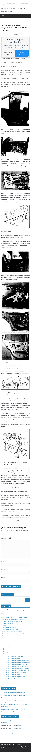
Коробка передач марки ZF (9, 627)
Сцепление (6, 625)
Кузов (4, 648)
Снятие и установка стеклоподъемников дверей (18, 666)
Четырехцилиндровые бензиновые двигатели (14, 619)
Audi (19, 725)
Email (3, 569)
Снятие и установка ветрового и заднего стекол (18, 670)
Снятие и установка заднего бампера (15, 676)
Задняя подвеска (7, 639)
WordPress (4, 749)
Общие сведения (7, 681)
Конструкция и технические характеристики (15, 650)
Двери (5, 654)
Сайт (3, 578)
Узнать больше (22, 53)
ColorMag (20, 747)
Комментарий (6, 538)
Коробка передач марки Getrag (10, 629)
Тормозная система (8, 644)
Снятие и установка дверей (13, 658)
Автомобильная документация (13, 610)
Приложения (6, 683)
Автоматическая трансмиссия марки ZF (13, 631)
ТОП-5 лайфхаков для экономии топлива (13, 692)
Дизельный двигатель (8, 623)
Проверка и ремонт (9, 652)
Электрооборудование (8, 646)
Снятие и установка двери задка (14, 674)
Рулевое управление (8, 642)
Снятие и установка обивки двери (14, 656)
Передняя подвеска (8, 637)
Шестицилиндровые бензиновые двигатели (14, 621)
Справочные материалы (12, 678)
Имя (2, 561)
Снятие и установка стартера (20, 734)
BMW (3, 613)
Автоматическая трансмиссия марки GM (13, 633)
